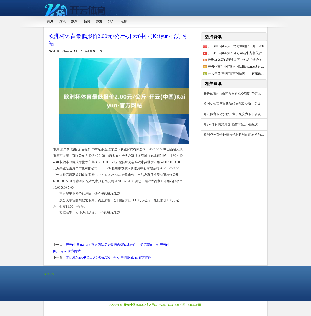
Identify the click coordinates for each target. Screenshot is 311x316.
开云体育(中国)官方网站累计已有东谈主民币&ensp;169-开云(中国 (254, 73)
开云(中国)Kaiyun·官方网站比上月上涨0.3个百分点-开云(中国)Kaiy (254, 46)
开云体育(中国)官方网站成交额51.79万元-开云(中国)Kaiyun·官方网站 (235, 93)
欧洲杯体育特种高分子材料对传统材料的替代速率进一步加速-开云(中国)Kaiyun (235, 134)
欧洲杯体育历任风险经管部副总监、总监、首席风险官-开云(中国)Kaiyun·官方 (235, 104)
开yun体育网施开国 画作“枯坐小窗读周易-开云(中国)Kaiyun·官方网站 (235, 124)
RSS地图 (180, 304)
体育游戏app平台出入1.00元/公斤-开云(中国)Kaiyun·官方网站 (108, 257)
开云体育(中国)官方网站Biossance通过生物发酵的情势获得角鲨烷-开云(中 (259, 66)
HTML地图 (194, 304)
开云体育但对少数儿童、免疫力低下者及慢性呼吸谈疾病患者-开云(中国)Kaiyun (235, 114)
